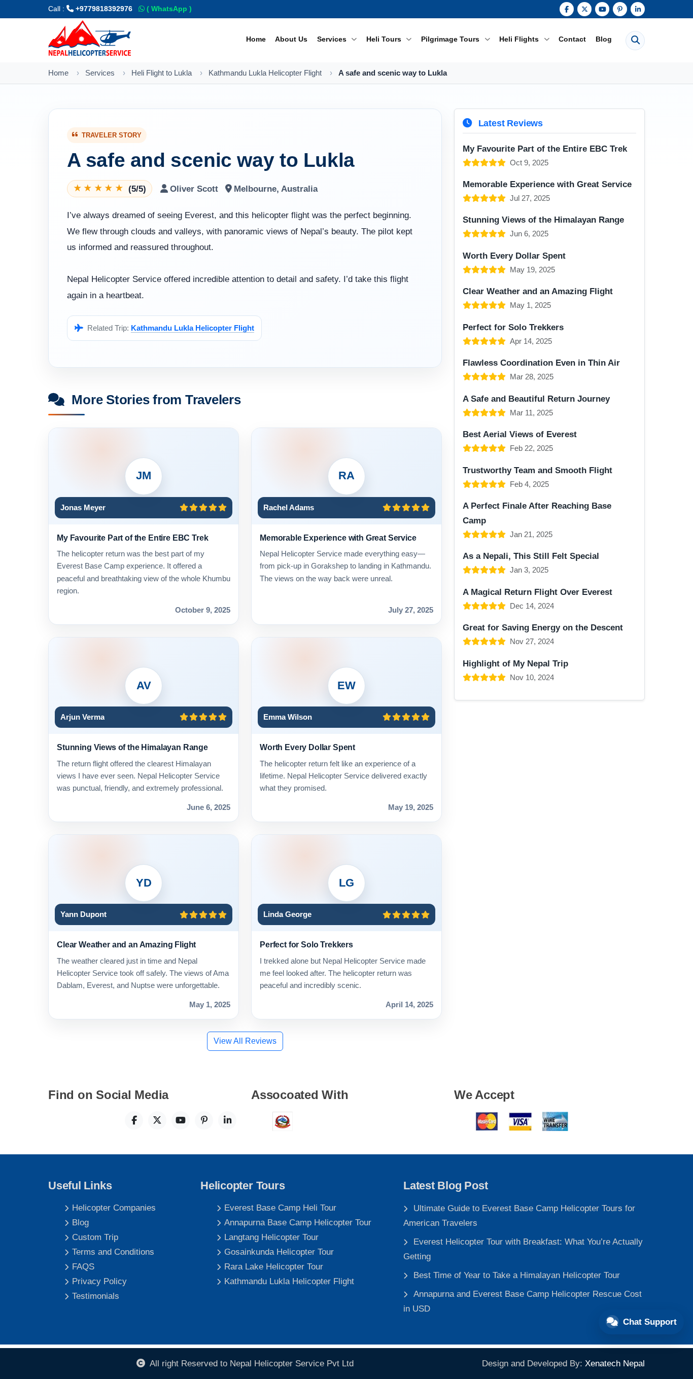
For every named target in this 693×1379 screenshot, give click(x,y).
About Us (291, 39)
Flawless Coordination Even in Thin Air (541, 363)
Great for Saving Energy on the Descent (543, 627)
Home (256, 39)
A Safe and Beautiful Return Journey (536, 399)
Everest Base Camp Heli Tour (280, 1208)
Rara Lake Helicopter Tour (273, 1266)
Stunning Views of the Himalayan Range (132, 747)
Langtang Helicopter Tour (271, 1237)
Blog (604, 39)
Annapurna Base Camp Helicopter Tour (297, 1222)
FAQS (83, 1266)
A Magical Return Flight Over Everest (537, 592)
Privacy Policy (99, 1281)
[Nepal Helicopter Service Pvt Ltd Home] (89, 38)
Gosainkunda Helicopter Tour (279, 1252)
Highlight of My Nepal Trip (515, 663)
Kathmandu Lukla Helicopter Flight (192, 328)
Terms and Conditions (113, 1252)
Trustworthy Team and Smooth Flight (537, 470)
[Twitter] (584, 9)
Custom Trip (95, 1237)
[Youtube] (602, 9)
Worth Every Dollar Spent (307, 747)
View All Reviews (245, 1041)
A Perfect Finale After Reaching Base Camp (537, 513)
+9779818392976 (103, 9)
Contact (572, 39)
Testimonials (95, 1296)
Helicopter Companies (114, 1208)
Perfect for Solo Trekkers (306, 944)
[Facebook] (567, 9)
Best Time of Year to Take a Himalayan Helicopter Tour (516, 1275)
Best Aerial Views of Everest (520, 434)
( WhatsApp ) (168, 9)
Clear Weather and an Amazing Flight (126, 944)
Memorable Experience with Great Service (338, 537)
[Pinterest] (620, 9)
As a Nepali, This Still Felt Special (531, 556)
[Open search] (635, 40)
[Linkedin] (638, 9)
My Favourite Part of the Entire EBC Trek (132, 537)
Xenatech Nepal (615, 1363)
